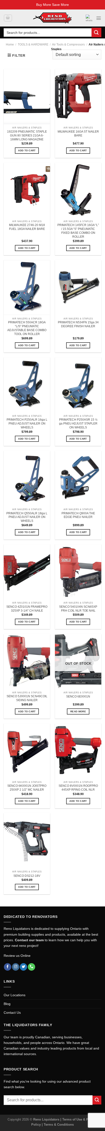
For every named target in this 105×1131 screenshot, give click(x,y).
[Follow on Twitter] (23, 967)
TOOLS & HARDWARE (33, 44)
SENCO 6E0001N (78, 696)
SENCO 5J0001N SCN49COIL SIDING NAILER (27, 698)
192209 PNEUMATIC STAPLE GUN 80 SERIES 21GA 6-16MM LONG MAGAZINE (27, 135)
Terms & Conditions (59, 1124)
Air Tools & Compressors (68, 44)
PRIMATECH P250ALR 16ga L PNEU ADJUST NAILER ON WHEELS (27, 423)
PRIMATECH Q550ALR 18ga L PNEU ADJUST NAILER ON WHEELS (26, 517)
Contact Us (12, 1012)
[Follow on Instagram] (15, 967)
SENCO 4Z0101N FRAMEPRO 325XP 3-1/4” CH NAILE (26, 608)
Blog (7, 1004)
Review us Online (17, 956)
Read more (78, 711)
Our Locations (14, 995)
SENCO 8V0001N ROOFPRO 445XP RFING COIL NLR (78, 787)
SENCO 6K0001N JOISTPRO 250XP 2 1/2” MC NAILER (26, 787)
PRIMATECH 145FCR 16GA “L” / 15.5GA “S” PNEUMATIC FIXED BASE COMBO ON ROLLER (78, 230)
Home (10, 44)
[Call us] (31, 967)
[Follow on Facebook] (7, 967)
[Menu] (98, 18)
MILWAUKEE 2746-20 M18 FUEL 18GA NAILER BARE (27, 227)
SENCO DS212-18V (26, 876)
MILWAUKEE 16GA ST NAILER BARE (78, 133)
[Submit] (96, 32)
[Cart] (8, 18)
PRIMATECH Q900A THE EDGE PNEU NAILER (78, 515)
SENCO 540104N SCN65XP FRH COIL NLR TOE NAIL (78, 608)
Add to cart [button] (26, 150)
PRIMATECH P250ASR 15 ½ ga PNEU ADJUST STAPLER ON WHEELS (78, 423)
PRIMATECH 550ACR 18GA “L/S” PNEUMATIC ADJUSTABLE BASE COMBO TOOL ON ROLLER (26, 328)
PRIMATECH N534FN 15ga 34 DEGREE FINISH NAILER (78, 324)
